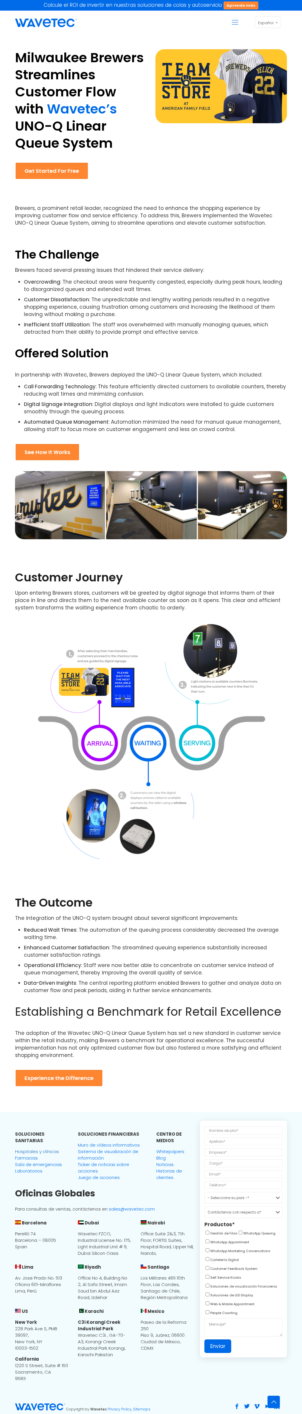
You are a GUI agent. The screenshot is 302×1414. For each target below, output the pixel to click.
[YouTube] (267, 1406)
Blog (161, 1158)
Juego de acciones (99, 1177)
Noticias (165, 1164)
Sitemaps (141, 1409)
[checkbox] (220, 1234)
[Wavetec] (46, 22)
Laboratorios (28, 1171)
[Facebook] (237, 1406)
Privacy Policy (120, 1409)
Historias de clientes (169, 1174)
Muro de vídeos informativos (109, 1145)
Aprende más (240, 5)
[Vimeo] (257, 1406)
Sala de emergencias (38, 1164)
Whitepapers (170, 1151)
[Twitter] (247, 1406)
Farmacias (26, 1158)
